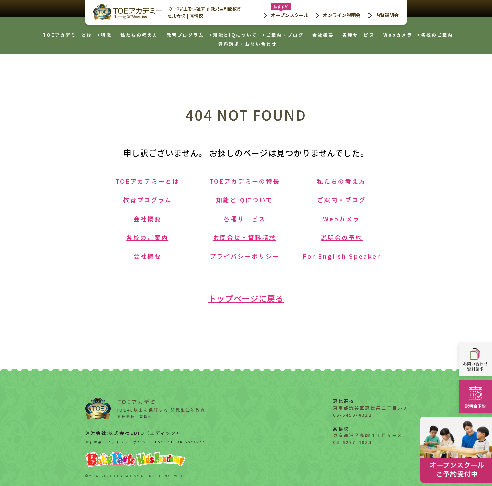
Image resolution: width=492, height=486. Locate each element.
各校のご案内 (437, 35)
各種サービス (358, 35)
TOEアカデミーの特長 (244, 181)
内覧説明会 (387, 15)
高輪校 (196, 15)
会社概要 (323, 35)
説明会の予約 (342, 237)
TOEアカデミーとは (67, 35)
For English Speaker (342, 256)
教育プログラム (185, 35)
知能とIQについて (235, 35)
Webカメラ (397, 35)
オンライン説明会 (341, 15)
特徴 (106, 35)
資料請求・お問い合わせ (247, 44)
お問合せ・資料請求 (244, 237)
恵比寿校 (176, 15)
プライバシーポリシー (245, 256)
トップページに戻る (246, 298)
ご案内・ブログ (285, 35)
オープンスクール (289, 15)
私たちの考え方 (139, 35)
